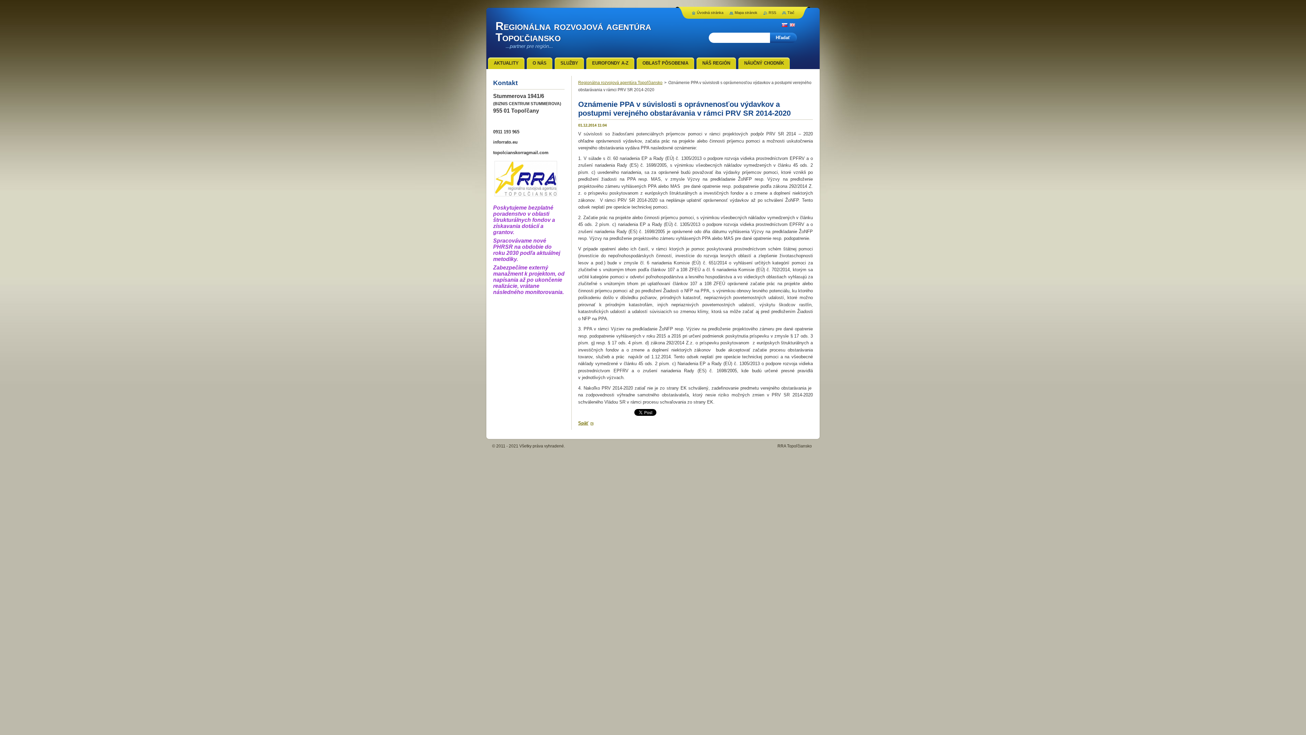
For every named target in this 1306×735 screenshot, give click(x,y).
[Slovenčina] (784, 25)
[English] (792, 25)
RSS (772, 13)
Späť (583, 423)
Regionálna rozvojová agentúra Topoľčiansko (620, 83)
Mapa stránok (746, 13)
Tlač (790, 13)
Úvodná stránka (710, 13)
